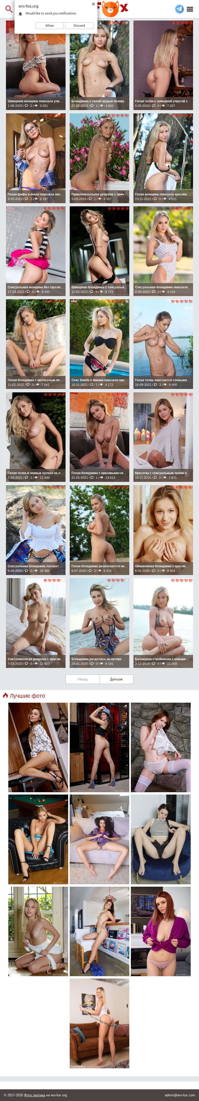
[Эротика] (99, 9)
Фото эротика (34, 1095)
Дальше (116, 679)
